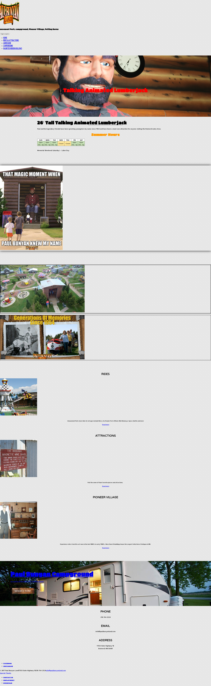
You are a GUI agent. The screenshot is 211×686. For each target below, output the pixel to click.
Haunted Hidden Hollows (12, 48)
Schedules (7, 683)
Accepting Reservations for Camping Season (27, 581)
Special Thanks (5, 673)
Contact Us (8, 677)
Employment (8, 680)
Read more (105, 424)
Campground (8, 46)
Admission (7, 43)
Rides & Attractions (11, 40)
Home (5, 38)
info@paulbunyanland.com (56, 670)
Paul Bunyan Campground (52, 573)
